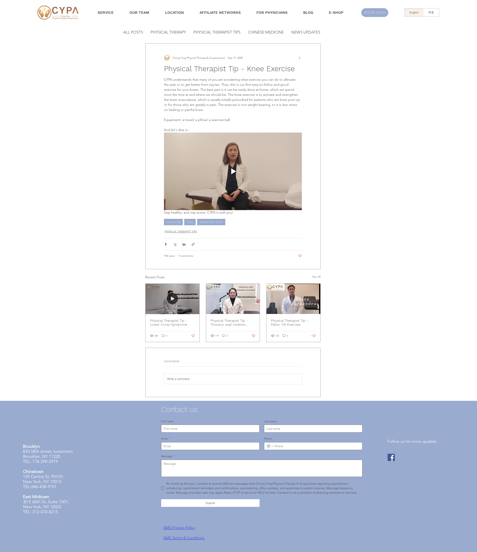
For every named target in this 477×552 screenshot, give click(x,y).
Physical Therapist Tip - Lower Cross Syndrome (168, 322)
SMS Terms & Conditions (183, 526)
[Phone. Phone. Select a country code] (270, 446)
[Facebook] (391, 457)
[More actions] (299, 58)
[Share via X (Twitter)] (175, 244)
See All (316, 276)
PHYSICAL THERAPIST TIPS (217, 32)
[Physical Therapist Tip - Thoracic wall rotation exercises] (233, 299)
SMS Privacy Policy (179, 515)
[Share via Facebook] (166, 244)
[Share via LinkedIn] (184, 244)
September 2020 (211, 222)
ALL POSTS (133, 32)
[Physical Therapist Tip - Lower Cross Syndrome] (172, 299)
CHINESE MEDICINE (266, 32)
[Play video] (233, 171)
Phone (268, 438)
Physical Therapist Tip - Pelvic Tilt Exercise (289, 322)
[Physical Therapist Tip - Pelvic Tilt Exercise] (293, 299)
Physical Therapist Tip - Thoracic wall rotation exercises (229, 322)
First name (167, 421)
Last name (270, 421)
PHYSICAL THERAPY (168, 32)
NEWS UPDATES (305, 32)
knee (190, 222)
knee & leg (173, 222)
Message (167, 456)
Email (165, 438)
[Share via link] (193, 244)
